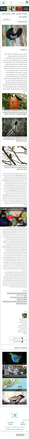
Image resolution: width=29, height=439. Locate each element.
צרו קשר (9, 427)
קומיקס (10, 424)
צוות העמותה (15, 427)
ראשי (22, 422)
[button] (11, 3)
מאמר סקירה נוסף (22, 299)
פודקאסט (22, 424)
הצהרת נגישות (26, 420)
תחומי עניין (10, 422)
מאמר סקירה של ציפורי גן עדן (18, 297)
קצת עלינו (22, 427)
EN (5, 427)
